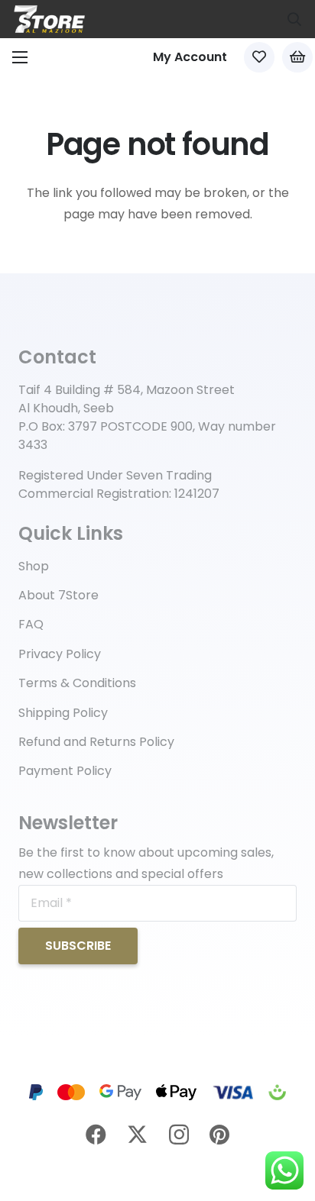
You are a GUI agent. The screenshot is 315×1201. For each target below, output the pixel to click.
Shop (33, 566)
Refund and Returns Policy (96, 742)
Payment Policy (65, 771)
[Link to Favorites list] (259, 57)
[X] (137, 1134)
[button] (294, 19)
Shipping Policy (63, 713)
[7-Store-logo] (49, 19)
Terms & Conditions (77, 683)
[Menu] (19, 57)
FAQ (31, 624)
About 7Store (58, 595)
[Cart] (297, 57)
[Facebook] (96, 1134)
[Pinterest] (219, 1134)
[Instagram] (179, 1135)
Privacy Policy (59, 654)
